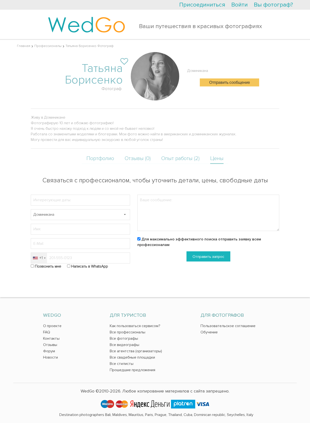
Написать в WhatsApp (89, 266)
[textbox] (80, 214)
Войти (239, 4)
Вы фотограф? (273, 4)
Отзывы (50, 344)
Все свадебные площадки (132, 357)
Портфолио (100, 158)
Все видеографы (124, 344)
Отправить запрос (208, 256)
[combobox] (39, 258)
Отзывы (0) (138, 158)
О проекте (52, 325)
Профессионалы (48, 46)
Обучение (209, 332)
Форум (49, 351)
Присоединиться (202, 4)
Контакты (51, 338)
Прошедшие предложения (132, 370)
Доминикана (197, 70)
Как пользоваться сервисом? (135, 325)
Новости (50, 357)
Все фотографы (124, 338)
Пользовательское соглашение (228, 325)
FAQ (46, 332)
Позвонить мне (48, 266)
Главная (23, 46)
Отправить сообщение (229, 83)
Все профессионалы (127, 332)
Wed (86, 24)
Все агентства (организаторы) (136, 351)
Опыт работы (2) (180, 158)
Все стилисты (121, 363)
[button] (125, 214)
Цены (217, 158)
